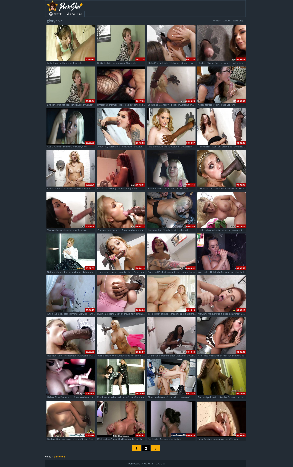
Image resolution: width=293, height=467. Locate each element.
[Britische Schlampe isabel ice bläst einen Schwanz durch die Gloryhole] (121, 84)
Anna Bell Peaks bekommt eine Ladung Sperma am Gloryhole (179, 271)
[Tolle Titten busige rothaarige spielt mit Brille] (171, 293)
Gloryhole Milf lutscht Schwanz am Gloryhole (221, 271)
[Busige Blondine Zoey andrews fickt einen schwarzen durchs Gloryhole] (121, 293)
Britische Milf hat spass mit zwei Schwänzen (70, 104)
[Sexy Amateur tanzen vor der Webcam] (221, 419)
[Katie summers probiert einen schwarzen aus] (70, 168)
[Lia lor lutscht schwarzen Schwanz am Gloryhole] (221, 168)
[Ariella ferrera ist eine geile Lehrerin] (221, 84)
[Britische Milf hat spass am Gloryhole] (121, 43)
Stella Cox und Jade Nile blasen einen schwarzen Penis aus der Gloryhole (186, 63)
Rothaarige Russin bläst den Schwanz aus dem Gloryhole (228, 397)
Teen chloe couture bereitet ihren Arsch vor (120, 271)
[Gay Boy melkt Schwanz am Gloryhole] (70, 126)
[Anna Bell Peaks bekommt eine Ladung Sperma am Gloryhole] (171, 252)
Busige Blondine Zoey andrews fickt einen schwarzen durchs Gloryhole (134, 313)
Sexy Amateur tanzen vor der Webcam (218, 439)
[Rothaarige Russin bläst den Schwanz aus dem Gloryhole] (221, 377)
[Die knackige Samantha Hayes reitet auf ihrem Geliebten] (121, 419)
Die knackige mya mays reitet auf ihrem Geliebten (73, 439)
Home (48, 456)
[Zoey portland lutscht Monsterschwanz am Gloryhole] (121, 210)
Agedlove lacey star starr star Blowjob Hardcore (72, 313)
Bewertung (238, 20)
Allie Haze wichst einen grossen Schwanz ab (221, 355)
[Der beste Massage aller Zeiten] (171, 419)
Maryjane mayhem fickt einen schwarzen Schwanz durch (227, 313)
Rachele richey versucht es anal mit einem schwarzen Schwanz (130, 355)
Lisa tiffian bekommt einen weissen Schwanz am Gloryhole (178, 355)
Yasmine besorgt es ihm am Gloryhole (67, 230)
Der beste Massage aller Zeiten (164, 439)
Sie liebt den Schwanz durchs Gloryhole (168, 188)
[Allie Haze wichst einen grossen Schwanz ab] (221, 335)
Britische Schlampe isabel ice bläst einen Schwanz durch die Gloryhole (134, 104)
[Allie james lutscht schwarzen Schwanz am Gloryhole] (171, 126)
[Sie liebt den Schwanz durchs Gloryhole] (171, 168)
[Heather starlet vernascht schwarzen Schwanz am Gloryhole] (70, 335)
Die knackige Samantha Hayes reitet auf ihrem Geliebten (127, 439)
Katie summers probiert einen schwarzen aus (71, 188)
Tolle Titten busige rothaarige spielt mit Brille (172, 313)
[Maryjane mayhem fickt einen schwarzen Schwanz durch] (221, 293)
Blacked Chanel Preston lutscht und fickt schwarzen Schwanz (230, 63)
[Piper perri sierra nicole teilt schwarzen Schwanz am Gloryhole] (171, 377)
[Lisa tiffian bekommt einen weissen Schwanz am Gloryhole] (171, 335)
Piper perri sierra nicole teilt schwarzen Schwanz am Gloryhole (180, 397)
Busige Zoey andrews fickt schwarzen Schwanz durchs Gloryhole (182, 104)
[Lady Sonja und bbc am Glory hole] (70, 43)
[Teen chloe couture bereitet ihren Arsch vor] (121, 252)
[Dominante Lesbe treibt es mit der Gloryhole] (121, 377)
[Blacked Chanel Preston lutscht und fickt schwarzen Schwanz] (221, 43)
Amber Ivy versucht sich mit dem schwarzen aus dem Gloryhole (130, 146)
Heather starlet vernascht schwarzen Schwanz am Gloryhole (79, 355)
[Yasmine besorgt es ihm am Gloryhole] (70, 210)
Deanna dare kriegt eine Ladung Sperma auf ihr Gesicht (126, 188)
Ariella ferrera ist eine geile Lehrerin (217, 104)
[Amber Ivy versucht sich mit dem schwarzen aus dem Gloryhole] (121, 126)
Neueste (217, 20)
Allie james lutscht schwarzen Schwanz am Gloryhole (175, 146)
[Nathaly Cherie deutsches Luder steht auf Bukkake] (70, 252)
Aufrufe (226, 20)
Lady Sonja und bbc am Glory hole (64, 63)
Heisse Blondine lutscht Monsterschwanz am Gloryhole (76, 397)
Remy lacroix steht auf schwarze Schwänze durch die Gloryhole (231, 146)
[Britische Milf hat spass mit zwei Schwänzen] (70, 84)
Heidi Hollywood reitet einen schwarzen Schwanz (224, 230)
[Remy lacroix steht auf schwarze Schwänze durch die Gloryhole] (221, 126)
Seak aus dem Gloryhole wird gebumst (168, 230)
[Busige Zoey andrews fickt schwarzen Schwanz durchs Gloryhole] (171, 84)
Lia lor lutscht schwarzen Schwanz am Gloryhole (223, 188)
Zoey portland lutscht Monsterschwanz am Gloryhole (125, 230)
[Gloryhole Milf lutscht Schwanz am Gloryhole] (221, 252)
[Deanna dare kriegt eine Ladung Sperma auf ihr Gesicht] (121, 168)
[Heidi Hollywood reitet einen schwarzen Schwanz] (221, 210)
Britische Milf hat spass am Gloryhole (116, 63)
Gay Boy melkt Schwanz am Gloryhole (67, 146)
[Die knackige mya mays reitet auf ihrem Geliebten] (70, 419)
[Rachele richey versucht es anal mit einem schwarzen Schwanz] (121, 335)
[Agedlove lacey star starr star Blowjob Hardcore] (70, 293)
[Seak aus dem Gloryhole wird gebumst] (171, 210)
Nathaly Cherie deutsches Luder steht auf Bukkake (74, 271)
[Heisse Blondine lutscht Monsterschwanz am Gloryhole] (70, 377)
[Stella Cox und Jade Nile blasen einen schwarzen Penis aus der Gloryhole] (171, 43)
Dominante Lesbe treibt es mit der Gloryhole (120, 397)
